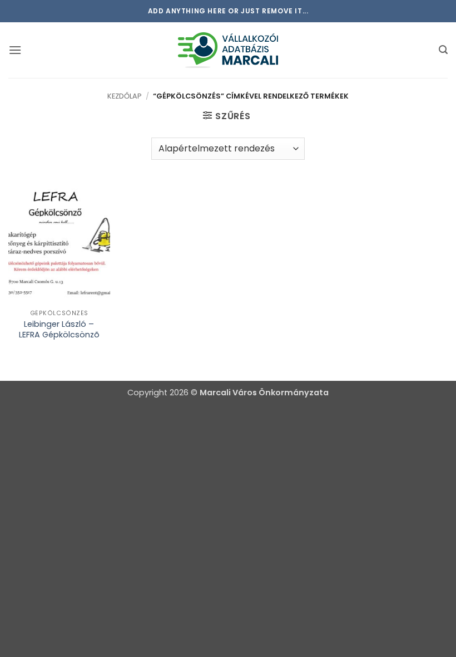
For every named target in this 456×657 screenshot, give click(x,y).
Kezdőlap (124, 96)
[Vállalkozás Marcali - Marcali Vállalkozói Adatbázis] (228, 50)
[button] (15, 49)
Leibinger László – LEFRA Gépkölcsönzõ (59, 329)
